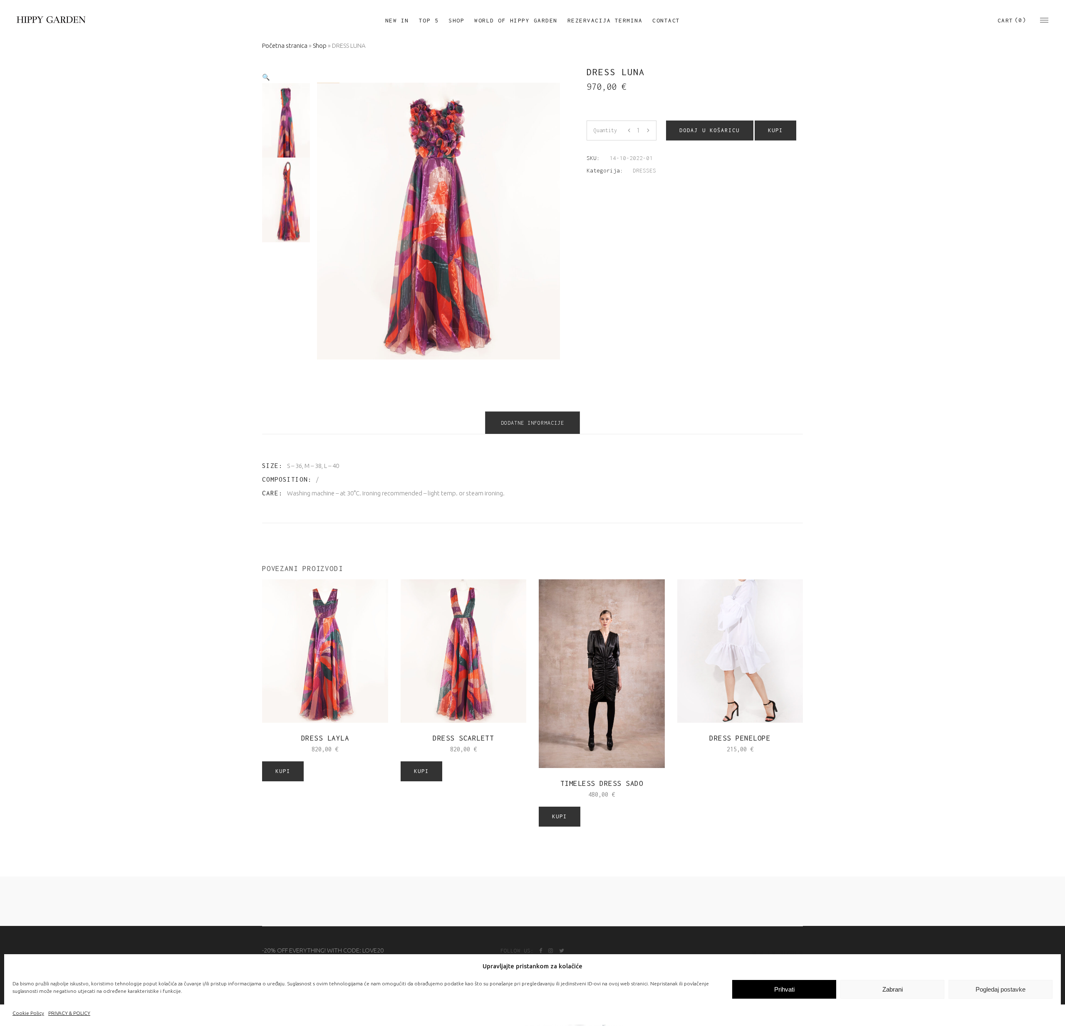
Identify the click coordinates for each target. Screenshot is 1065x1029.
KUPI (775, 130)
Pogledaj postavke (1000, 989)
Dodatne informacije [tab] (532, 423)
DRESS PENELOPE (739, 738)
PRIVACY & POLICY (69, 1013)
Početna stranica (284, 45)
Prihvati (784, 989)
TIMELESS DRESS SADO (602, 783)
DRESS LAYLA (325, 738)
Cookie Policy (28, 1013)
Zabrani (892, 989)
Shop (320, 45)
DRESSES (644, 170)
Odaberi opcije (714, 749)
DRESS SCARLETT (463, 738)
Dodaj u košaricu (709, 130)
